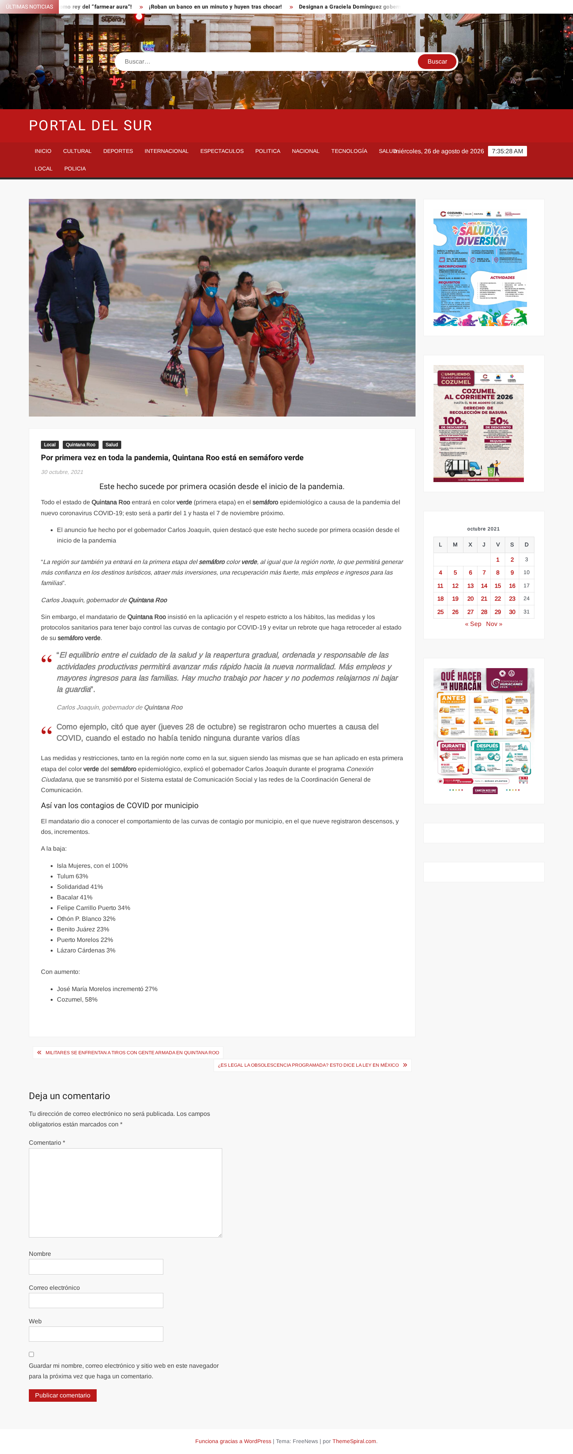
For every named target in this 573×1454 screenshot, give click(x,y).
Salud (388, 151)
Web (35, 1321)
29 (498, 611)
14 (484, 585)
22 (498, 598)
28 (484, 611)
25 (440, 611)
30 (512, 611)
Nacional (306, 151)
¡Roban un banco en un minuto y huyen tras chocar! (172, 7)
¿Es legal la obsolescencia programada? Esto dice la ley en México (308, 1065)
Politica (267, 151)
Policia (75, 168)
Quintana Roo (81, 444)
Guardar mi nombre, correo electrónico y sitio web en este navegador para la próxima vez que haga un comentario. (124, 1371)
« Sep (473, 624)
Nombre (40, 1253)
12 (455, 585)
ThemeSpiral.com (354, 1441)
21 (484, 598)
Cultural (77, 151)
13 (470, 585)
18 (440, 598)
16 (512, 585)
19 (455, 598)
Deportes (118, 151)
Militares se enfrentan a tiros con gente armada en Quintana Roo (132, 1052)
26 (455, 611)
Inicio (43, 151)
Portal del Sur (91, 125)
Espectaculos (222, 151)
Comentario (47, 1142)
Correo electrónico (54, 1287)
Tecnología (349, 151)
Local (44, 168)
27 (470, 611)
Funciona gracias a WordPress (233, 1441)
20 (470, 598)
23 (512, 598)
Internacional (167, 151)
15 (498, 585)
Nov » (494, 624)
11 (440, 585)
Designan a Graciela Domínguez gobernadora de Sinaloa (329, 7)
